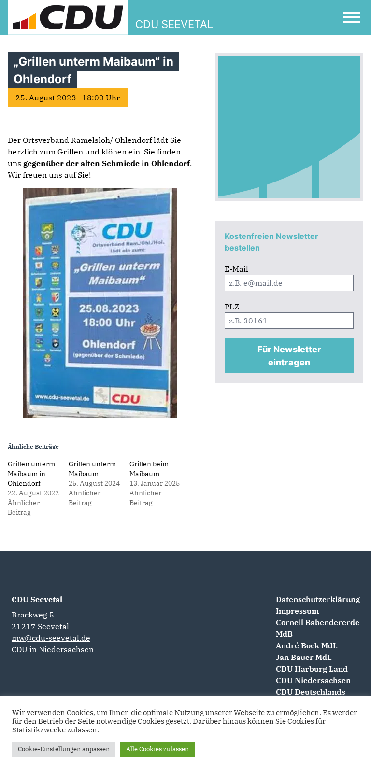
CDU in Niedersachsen (53, 649)
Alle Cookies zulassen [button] (157, 749)
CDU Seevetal (37, 599)
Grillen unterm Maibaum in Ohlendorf (31, 474)
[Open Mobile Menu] (351, 17)
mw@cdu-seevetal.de (51, 638)
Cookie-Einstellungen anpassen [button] (64, 749)
